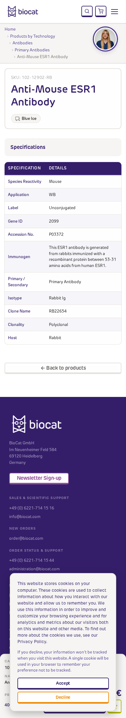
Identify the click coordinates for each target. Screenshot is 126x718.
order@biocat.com (26, 538)
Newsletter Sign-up (39, 478)
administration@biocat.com (34, 568)
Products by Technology (32, 36)
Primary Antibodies (32, 49)
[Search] (87, 11)
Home (10, 29)
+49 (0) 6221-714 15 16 (31, 507)
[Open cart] (101, 11)
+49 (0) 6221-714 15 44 (31, 560)
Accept (63, 683)
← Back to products (63, 368)
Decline (63, 697)
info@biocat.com (24, 516)
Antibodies (22, 42)
